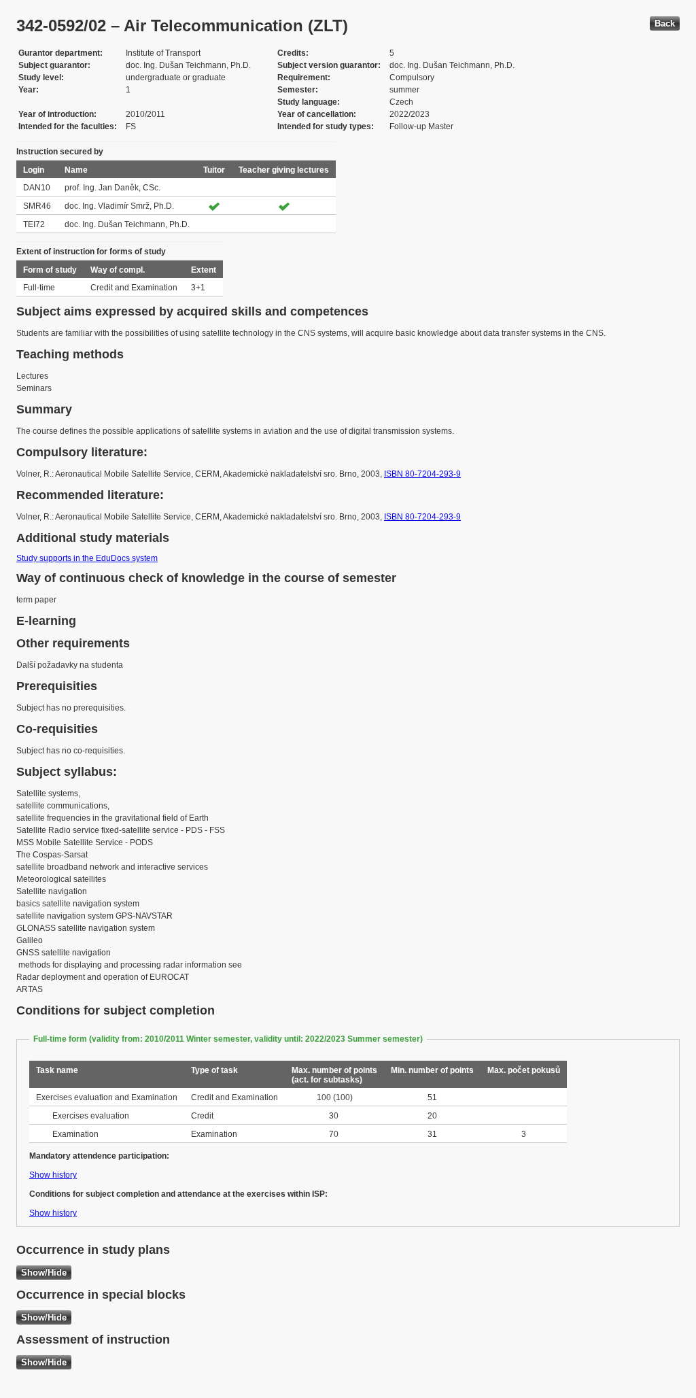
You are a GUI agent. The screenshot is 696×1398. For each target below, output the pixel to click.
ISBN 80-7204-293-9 (422, 474)
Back (665, 23)
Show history (53, 1175)
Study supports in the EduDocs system (87, 558)
